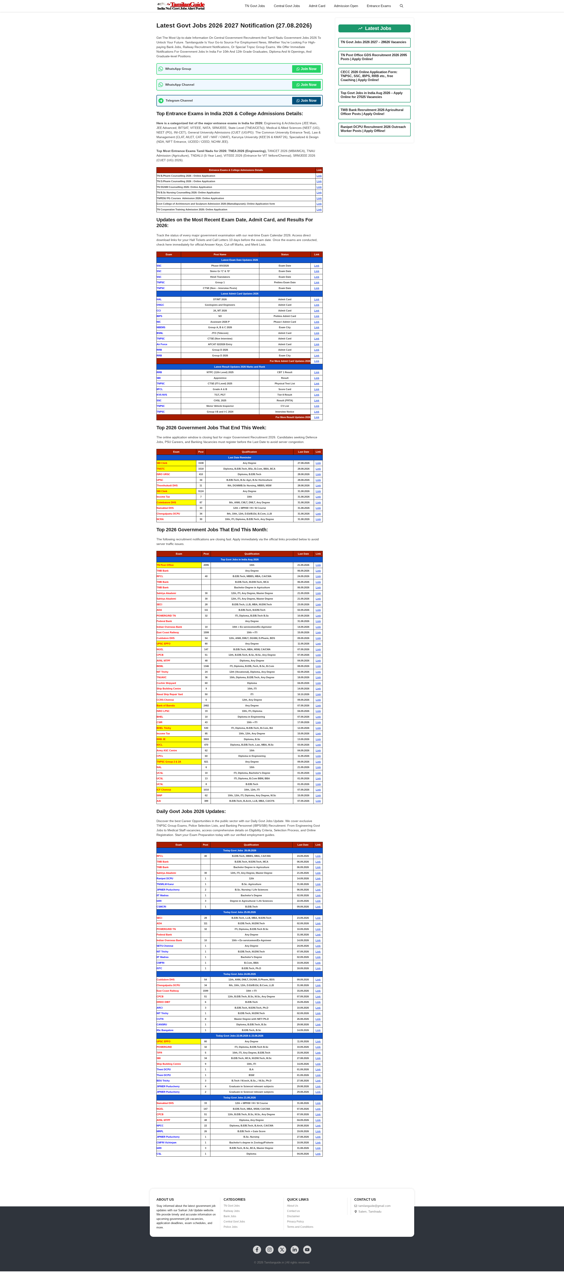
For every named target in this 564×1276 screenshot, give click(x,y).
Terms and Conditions (300, 1226)
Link (319, 175)
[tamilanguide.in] (180, 6)
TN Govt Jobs (255, 6)
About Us (292, 1205)
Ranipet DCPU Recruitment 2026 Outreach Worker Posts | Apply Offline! (373, 129)
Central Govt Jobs (287, 6)
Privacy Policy (295, 1221)
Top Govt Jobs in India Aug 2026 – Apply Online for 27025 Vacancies (372, 95)
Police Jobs (230, 1226)
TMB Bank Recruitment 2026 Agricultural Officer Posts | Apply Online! (372, 112)
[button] (401, 6)
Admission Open (346, 6)
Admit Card (317, 6)
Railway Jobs (232, 1211)
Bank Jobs (230, 1216)
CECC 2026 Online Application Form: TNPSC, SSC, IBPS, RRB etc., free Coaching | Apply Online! (369, 76)
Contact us (293, 1211)
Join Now (308, 69)
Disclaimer (293, 1216)
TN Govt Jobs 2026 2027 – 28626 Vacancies (373, 42)
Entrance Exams (379, 6)
